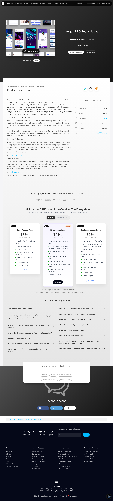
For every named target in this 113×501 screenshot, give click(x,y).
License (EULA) (83, 45)
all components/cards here (20, 155)
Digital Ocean (88, 461)
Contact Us (36, 454)
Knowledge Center (65, 374)
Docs (36, 60)
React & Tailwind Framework (67, 456)
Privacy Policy (36, 464)
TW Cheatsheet (63, 464)
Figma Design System (65, 461)
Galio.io (57, 100)
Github (45, 374)
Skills (55, 3)
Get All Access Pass (76, 52)
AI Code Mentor (89, 459)
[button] (84, 3)
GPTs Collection (89, 454)
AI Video (25, 3)
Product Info (97, 100)
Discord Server (66, 379)
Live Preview (27, 60)
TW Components (63, 469)
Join (86, 435)
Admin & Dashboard (64, 451)
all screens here (16, 172)
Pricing (98, 3)
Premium (9, 459)
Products (42, 3)
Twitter (57, 408)
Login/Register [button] (106, 3)
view (105, 118)
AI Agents (18, 3)
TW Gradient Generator (65, 466)
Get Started (25, 270)
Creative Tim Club (12, 466)
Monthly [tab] (50, 217)
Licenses (35, 466)
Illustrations (36, 469)
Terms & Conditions (38, 461)
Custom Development (50, 379)
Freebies (9, 456)
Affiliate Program (12, 464)
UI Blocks (34, 3)
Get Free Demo (90, 52)
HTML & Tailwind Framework (67, 459)
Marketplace (63, 3)
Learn (49, 3)
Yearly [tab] (62, 217)
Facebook (44, 408)
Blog (93, 3)
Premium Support (38, 456)
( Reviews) (90, 40)
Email (71, 408)
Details (86, 100)
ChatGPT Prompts (90, 456)
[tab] (30, 308)
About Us (9, 451)
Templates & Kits (63, 454)
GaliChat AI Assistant (91, 451)
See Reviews (101, 133)
